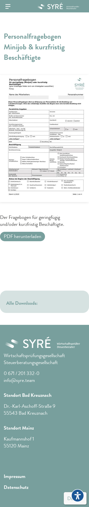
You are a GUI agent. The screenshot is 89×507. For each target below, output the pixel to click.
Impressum (14, 476)
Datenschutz (16, 487)
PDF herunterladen (22, 236)
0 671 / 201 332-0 (22, 373)
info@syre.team (19, 380)
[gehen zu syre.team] (56, 6)
